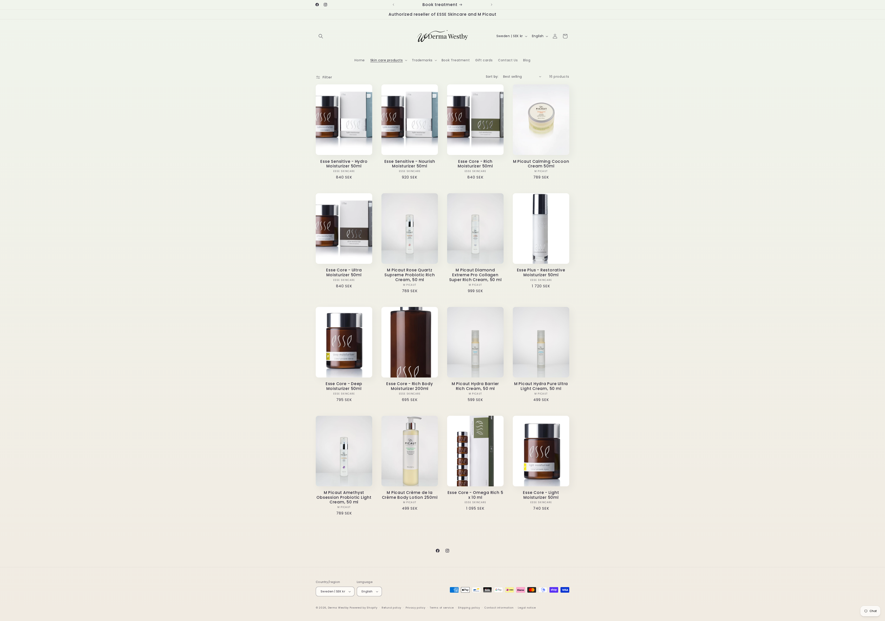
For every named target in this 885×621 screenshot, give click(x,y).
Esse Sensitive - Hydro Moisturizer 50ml (343, 164)
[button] (321, 36)
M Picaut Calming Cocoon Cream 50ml (541, 164)
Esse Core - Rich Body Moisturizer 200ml (409, 386)
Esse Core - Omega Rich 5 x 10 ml (475, 495)
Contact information (498, 607)
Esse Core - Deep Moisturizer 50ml (344, 386)
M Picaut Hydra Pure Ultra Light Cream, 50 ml (541, 386)
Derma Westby (338, 607)
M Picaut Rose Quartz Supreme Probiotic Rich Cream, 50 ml (409, 275)
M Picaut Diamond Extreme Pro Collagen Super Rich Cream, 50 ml (475, 275)
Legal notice (527, 607)
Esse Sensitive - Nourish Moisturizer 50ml (409, 164)
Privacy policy (415, 607)
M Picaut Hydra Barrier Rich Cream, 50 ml (475, 386)
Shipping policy (469, 607)
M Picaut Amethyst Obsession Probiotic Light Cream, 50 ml (344, 497)
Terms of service (442, 607)
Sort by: (492, 76)
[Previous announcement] (393, 4)
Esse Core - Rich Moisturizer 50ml (475, 164)
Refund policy (391, 607)
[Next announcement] (492, 4)
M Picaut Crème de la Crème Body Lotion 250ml (410, 495)
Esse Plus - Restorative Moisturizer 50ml (541, 272)
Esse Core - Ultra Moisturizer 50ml (344, 272)
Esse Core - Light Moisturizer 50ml (541, 495)
